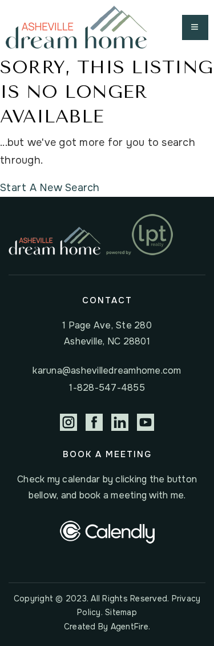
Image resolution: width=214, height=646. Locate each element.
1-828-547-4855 (107, 388)
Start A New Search (50, 187)
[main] (107, 126)
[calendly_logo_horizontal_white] (107, 531)
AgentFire (129, 626)
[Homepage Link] (76, 27)
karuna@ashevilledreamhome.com (107, 370)
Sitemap (121, 612)
